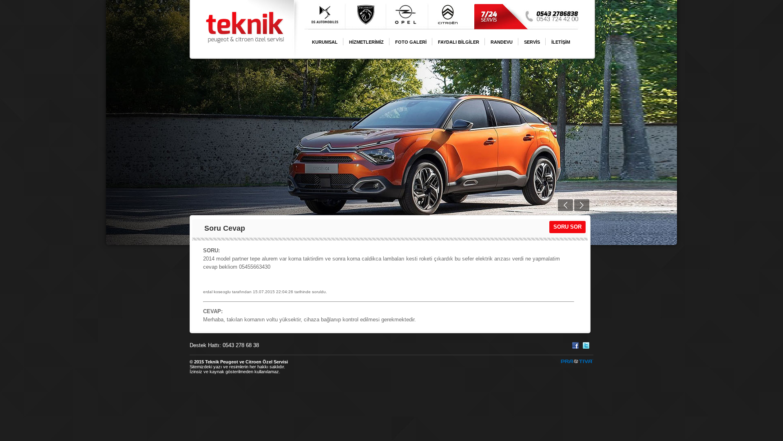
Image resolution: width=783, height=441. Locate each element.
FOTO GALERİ (411, 42)
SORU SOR (567, 227)
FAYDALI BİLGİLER (458, 42)
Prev (565, 205)
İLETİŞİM (560, 42)
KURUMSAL (325, 42)
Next (581, 205)
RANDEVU (502, 42)
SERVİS (532, 42)
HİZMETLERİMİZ (366, 42)
